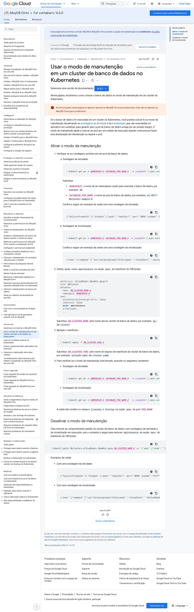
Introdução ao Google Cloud (132, 569)
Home (53, 59)
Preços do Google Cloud (55, 569)
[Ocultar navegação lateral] (36, 606)
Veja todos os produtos (55, 564)
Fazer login (184, 3)
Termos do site (83, 594)
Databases (82, 59)
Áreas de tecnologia (50, 3)
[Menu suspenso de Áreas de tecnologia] (65, 3)
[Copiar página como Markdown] (92, 80)
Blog (159, 564)
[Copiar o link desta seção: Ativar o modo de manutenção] (104, 146)
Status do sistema (90, 578)
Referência (21, 19)
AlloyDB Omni (19, 13)
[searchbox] (20, 29)
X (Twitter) (162, 573)
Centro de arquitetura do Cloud (134, 578)
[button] (20, 107)
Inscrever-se (157, 605)
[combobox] (115, 3)
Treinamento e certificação (132, 583)
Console (141, 3)
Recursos (37, 19)
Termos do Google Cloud (104, 594)
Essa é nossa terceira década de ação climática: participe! (73, 599)
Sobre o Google (51, 594)
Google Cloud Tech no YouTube (171, 583)
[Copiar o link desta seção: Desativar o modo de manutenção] (110, 421)
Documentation (66, 59)
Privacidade (67, 594)
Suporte (86, 569)
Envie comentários (146, 67)
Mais (73, 3)
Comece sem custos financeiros (170, 13)
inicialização (118, 123)
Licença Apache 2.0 (115, 537)
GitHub (122, 564)
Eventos (160, 569)
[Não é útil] (157, 59)
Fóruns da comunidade (93, 564)
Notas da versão (89, 573)
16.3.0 (102, 88)
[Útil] (153, 59)
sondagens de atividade (93, 123)
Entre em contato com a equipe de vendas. (60, 579)
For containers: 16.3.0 (48, 13)
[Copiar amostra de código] (156, 167)
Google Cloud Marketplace (56, 573)
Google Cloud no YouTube (169, 578)
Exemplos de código (128, 573)
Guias (7, 19)
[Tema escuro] (151, 167)
